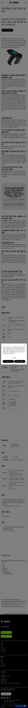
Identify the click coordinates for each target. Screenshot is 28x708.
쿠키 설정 (14, 357)
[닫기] (25, 345)
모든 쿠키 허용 (20, 361)
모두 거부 (8, 361)
